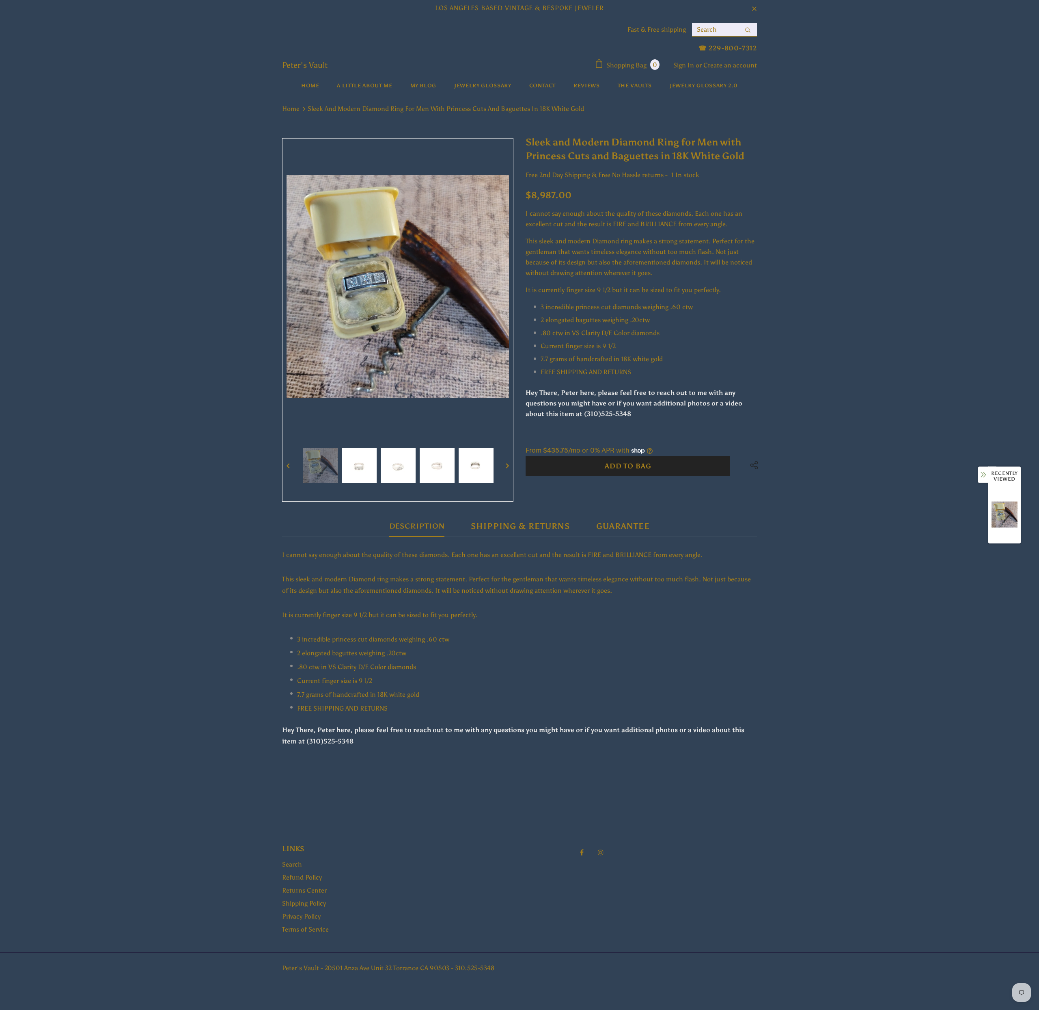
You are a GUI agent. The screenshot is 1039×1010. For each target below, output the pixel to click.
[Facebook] (581, 852)
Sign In (684, 65)
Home (291, 109)
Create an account (730, 65)
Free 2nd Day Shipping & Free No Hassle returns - (597, 175)
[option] (398, 286)
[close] (754, 8)
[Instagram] (600, 852)
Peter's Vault (305, 65)
